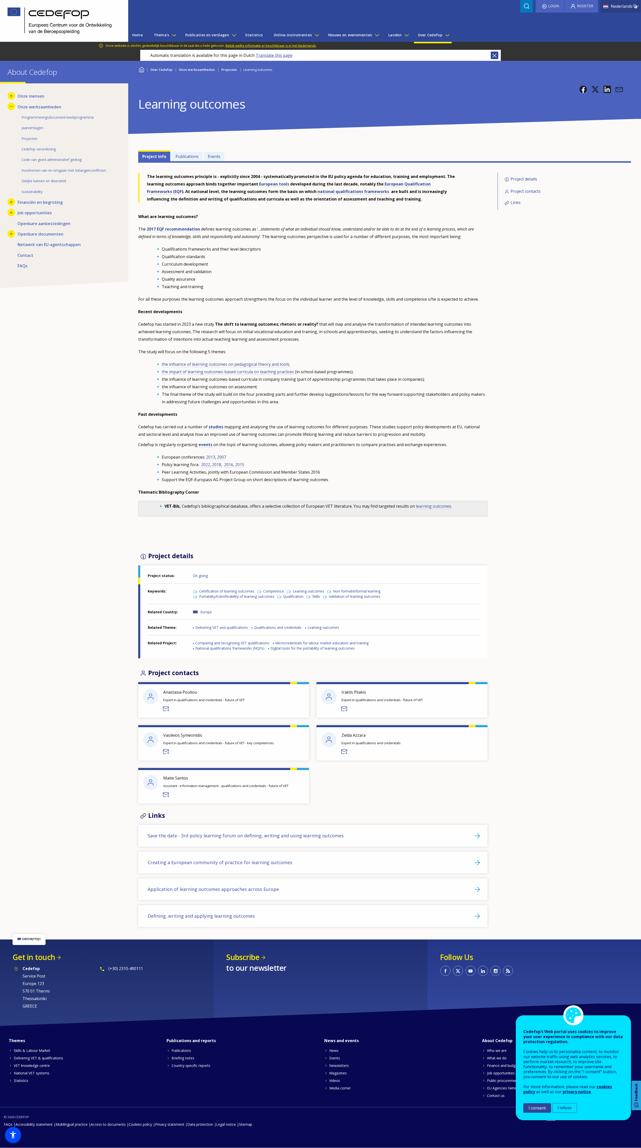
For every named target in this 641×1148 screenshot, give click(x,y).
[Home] (60, 21)
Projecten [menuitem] (29, 138)
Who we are (497, 1050)
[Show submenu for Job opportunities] (11, 212)
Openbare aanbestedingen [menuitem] (44, 223)
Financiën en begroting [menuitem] (40, 202)
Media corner (340, 1088)
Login (553, 6)
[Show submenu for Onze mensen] (11, 96)
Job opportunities (501, 1073)
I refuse (565, 1108)
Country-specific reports (191, 1065)
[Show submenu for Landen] (406, 35)
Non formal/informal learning (356, 591)
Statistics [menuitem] (254, 35)
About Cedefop (497, 1040)
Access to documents (108, 1124)
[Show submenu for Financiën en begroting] (11, 202)
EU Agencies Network (504, 1088)
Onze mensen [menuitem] (31, 96)
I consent (537, 1108)
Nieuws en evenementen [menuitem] (350, 35)
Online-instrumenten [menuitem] (293, 35)
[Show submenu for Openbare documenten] (11, 234)
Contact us (496, 1095)
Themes (17, 1040)
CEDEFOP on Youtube (470, 971)
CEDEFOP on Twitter (458, 971)
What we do (497, 1058)
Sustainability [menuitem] (32, 191)
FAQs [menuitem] (23, 266)
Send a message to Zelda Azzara (344, 751)
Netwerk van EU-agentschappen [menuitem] (49, 244)
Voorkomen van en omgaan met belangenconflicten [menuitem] (64, 170)
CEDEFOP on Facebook (445, 971)
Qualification (293, 596)
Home (141, 69)
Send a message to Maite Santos (166, 795)
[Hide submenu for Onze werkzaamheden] (11, 106)
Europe (206, 612)
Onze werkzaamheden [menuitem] (39, 107)
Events (214, 156)
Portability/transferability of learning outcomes (236, 596)
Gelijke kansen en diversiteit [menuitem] (44, 180)
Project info (154, 156)
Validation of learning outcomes (354, 596)
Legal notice (226, 1124)
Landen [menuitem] (395, 35)
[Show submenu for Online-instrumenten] (316, 35)
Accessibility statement (34, 1124)
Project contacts (526, 191)
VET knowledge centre (32, 1065)
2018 (216, 464)
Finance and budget (503, 1065)
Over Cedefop (161, 69)
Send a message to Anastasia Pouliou (166, 709)
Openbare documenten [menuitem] (40, 234)
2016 (228, 464)
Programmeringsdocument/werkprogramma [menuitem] (58, 117)
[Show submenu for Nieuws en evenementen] (376, 35)
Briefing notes (183, 1058)
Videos (334, 1080)
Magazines (338, 1073)
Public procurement (503, 1080)
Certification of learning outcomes (226, 591)
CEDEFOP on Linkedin (483, 971)
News (334, 1050)
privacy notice (577, 1091)
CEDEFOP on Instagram (496, 971)
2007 (221, 457)
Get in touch (34, 957)
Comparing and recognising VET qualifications (232, 643)
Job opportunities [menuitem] (35, 213)
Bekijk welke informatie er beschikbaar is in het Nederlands (271, 45)
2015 (239, 464)
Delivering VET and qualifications (221, 627)
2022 (205, 464)
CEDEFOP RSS (508, 971)
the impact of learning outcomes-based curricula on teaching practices (228, 371)
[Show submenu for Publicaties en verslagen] (233, 35)
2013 (210, 457)
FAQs (8, 1124)
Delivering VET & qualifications (38, 1058)
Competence (273, 591)
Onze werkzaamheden (197, 69)
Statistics (21, 1080)
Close (494, 55)
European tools (274, 184)
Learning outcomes (308, 591)
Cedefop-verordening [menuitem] (39, 149)
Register (585, 6)
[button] (583, 89)
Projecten (229, 69)
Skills (316, 596)
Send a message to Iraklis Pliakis (344, 709)
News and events (341, 1040)
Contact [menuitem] (25, 255)
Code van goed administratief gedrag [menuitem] (52, 159)
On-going (200, 575)
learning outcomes (433, 506)
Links (516, 203)
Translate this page (274, 55)
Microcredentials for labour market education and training (322, 643)
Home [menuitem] (137, 35)
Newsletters (339, 1065)
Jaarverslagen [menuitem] (32, 127)
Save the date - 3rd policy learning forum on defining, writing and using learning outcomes (246, 836)
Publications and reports (191, 1040)
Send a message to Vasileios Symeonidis (166, 751)
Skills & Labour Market (32, 1050)
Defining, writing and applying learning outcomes (201, 916)
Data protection (200, 1124)
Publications (187, 156)
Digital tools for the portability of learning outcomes (312, 648)
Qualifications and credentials (277, 627)
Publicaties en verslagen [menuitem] (207, 35)
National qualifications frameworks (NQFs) (229, 648)
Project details (524, 179)
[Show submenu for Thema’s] (173, 35)
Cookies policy (140, 1124)
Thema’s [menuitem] (161, 35)
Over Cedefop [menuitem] (430, 35)
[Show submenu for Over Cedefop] (447, 35)
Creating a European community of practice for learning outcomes (220, 862)
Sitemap (245, 1124)
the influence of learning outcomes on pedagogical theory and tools (225, 364)
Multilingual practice (72, 1124)
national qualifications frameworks (353, 191)
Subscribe (242, 957)
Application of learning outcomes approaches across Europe (213, 889)
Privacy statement (169, 1124)
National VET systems (31, 1073)
